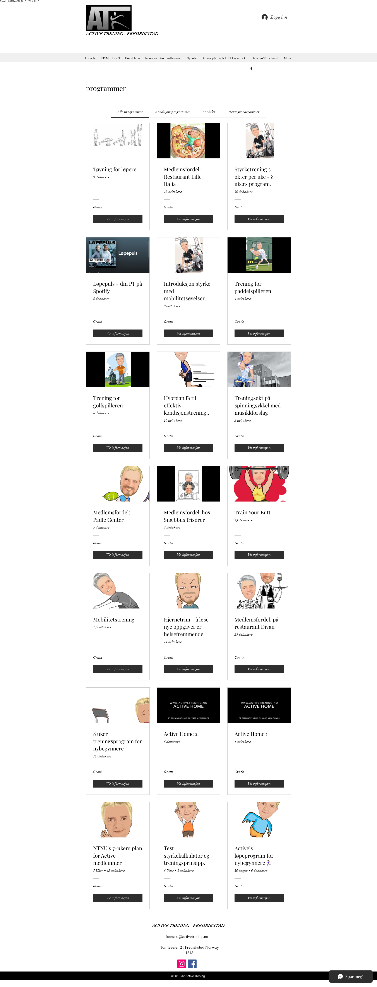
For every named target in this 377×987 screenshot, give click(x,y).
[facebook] (251, 68)
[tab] (130, 112)
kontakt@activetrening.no (187, 936)
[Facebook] (192, 964)
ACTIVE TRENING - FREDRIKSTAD (122, 33)
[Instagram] (181, 964)
